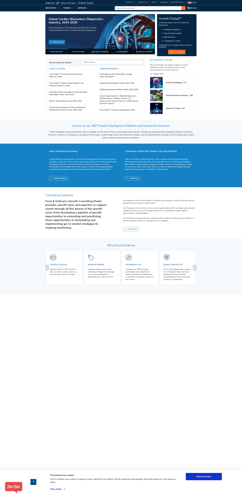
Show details (56, 489)
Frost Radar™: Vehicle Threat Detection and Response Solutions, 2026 (66, 84)
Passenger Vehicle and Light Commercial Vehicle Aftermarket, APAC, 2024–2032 (68, 93)
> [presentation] (195, 267)
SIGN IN (154, 2)
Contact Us (134, 178)
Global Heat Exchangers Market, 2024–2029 (117, 83)
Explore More (158, 74)
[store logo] (71, 3)
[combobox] (150, 8)
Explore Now (58, 42)
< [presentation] (47, 267)
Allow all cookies (203, 476)
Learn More (132, 229)
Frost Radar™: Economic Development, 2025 (117, 110)
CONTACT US (142, 2)
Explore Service (60, 178)
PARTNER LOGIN (177, 2)
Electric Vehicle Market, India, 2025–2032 (65, 101)
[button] (192, 2)
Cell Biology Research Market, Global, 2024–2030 (119, 89)
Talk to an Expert (176, 52)
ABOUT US (130, 2)
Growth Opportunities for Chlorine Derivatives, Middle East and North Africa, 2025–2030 (67, 108)
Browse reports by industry (60, 62)
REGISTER (164, 2)
